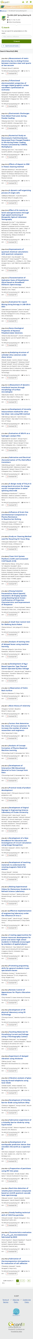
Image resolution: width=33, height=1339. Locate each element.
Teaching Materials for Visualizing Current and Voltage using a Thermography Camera (15, 1034)
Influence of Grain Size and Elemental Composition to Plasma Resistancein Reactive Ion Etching (14, 515)
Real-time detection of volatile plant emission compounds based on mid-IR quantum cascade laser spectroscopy (16, 1191)
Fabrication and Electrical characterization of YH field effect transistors (16, 459)
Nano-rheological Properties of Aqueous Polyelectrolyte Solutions (12, 330)
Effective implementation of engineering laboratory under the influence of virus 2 (16, 913)
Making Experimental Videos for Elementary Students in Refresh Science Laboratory (15, 889)
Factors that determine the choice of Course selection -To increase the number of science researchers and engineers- (15, 726)
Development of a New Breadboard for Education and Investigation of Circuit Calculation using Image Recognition (16, 841)
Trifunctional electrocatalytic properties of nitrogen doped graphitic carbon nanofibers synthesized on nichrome (15, 85)
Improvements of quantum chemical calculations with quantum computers (14, 251)
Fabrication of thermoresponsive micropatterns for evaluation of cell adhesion (15, 1261)
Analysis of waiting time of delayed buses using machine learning (15, 644)
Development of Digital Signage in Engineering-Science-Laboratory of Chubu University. (15, 809)
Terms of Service (6, 1301)
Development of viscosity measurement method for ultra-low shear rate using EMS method (16, 411)
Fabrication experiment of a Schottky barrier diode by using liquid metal (16, 1122)
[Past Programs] (23, 2)
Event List (4, 11)
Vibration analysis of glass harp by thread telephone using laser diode (16, 1080)
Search (6, 27)
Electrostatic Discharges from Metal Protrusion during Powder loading (15, 115)
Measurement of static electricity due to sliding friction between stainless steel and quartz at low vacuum (16, 61)
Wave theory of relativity (19, 706)
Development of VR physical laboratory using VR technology (13, 1012)
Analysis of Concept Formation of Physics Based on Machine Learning (14, 747)
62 (29, 1280)
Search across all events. (12, 46)
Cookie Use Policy (27, 1301)
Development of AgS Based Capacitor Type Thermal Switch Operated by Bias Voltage (15, 666)
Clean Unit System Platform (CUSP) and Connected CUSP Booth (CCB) (14, 558)
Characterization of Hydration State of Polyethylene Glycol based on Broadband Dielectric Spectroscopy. (15, 281)
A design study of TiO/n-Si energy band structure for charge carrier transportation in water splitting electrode (16, 487)
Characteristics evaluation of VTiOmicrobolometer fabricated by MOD (16, 1234)
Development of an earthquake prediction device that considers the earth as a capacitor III (15, 1145)
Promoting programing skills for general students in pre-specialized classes (15, 968)
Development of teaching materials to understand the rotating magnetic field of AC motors (15, 865)
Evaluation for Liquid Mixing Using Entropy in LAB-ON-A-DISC (16, 304)
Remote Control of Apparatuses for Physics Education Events (15, 992)
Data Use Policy (16, 1301)
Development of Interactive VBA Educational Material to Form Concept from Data (14, 769)
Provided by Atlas (16, 1331)
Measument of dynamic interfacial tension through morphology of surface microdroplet (15, 388)
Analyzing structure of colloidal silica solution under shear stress (15, 354)
